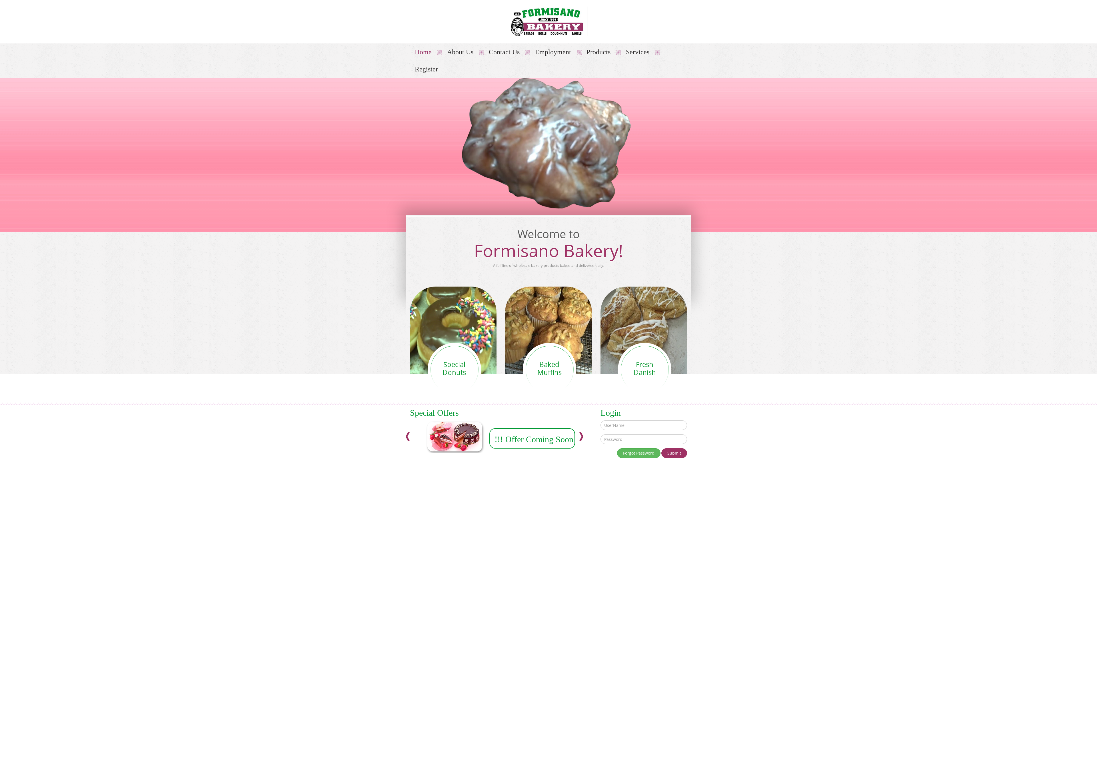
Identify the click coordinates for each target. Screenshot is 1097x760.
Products (598, 52)
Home (423, 52)
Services (637, 52)
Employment (553, 52)
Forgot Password (638, 453)
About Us (460, 52)
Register (426, 69)
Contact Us (504, 52)
